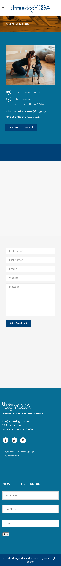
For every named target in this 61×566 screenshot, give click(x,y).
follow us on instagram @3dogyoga (26, 111)
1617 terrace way (23, 98)
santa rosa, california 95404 (29, 104)
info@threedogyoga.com (28, 91)
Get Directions (19, 127)
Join (6, 534)
